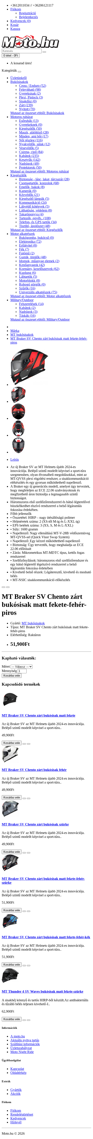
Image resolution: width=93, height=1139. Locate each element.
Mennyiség (9, 671)
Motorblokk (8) (29, 280)
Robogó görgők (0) (32, 284)
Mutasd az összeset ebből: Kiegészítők (36, 230)
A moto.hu (17, 1036)
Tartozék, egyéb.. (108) (35, 218)
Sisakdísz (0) (28, 101)
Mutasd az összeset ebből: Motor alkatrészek (40, 296)
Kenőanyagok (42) (32, 265)
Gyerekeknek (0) (30, 124)
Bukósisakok (19, 82)
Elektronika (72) (30, 241)
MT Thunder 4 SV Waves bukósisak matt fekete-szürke (42, 991)
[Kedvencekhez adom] (3, 587)
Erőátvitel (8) (28, 245)
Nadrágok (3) (28, 311)
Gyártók (16, 1090)
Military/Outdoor (22, 300)
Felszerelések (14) (31, 304)
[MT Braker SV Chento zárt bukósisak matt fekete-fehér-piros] (29, 384)
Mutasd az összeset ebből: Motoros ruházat (39, 171)
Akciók (15, 1093)
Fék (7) (24, 249)
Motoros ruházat (21, 117)
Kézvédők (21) (29, 195)
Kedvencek (18, 1118)
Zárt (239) (26, 105)
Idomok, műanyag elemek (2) (39, 261)
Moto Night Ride (22, 1052)
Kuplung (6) (27, 273)
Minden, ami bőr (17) (33, 136)
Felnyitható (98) (30, 89)
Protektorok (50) (30, 167)
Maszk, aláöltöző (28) (34, 132)
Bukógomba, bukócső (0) (36, 237)
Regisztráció (27, 13)
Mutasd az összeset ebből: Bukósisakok (37, 113)
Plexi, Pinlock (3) (31, 97)
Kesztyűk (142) (29, 160)
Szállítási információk (25, 1044)
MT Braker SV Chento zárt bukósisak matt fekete (38, 715)
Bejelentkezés (28, 17)
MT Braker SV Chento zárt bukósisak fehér (34, 770)
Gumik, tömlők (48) (32, 257)
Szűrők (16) (27, 288)
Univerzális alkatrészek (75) (38, 292)
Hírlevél (15, 1122)
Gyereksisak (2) (30, 93)
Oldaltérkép (18, 1072)
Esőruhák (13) (28, 121)
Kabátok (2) (27, 308)
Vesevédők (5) (29, 148)
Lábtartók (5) (28, 276)
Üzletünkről (18, 78)
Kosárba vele (11, 675)
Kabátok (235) (29, 156)
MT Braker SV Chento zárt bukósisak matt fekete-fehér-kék (46, 937)
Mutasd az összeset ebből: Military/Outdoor (40, 319)
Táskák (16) (27, 315)
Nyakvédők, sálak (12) (34, 144)
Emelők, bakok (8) (32, 187)
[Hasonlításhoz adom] (8, 587)
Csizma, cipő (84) (31, 152)
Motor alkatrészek (22, 234)
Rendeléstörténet (21, 1114)
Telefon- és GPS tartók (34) (38, 222)
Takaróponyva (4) (31, 214)
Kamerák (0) (27, 191)
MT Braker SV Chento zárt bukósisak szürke (35, 824)
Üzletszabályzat (21, 1048)
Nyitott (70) (27, 109)
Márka (14, 331)
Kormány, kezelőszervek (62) (39, 269)
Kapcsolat (17, 1069)
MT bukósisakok (22, 334)
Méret (6, 666)
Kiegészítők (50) (30, 128)
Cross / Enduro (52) (32, 85)
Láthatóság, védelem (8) (35, 210)
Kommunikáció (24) (33, 202)
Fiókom (15, 1110)
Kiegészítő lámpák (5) (34, 198)
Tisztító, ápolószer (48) (34, 226)
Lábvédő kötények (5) (34, 206)
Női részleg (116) (31, 140)
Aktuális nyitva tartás (24, 1040)
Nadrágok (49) (29, 163)
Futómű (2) (26, 253)
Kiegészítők (18, 175)
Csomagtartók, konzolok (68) (39, 183)
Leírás (14, 459)
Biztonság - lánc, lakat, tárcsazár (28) (44, 179)
